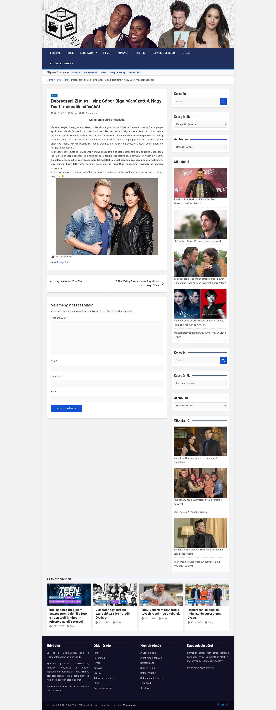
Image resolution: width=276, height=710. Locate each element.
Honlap (54, 391)
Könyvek (123, 53)
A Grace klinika (148, 652)
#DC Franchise (90, 72)
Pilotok (140, 53)
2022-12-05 (58, 626)
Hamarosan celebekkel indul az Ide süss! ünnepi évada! (205, 613)
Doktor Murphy (148, 673)
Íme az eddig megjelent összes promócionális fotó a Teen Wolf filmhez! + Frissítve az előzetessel (68, 615)
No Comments (89, 113)
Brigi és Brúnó (147, 668)
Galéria (69, 598)
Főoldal (55, 53)
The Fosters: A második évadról (190, 512)
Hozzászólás (59, 318)
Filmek (107, 53)
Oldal (186, 53)
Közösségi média (60, 63)
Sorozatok (87, 53)
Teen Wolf (145, 683)
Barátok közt (147, 662)
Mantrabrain (129, 705)
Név (54, 361)
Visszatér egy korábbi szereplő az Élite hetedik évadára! (113, 613)
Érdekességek (56, 598)
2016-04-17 (60, 113)
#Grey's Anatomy (117, 72)
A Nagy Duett (63, 262)
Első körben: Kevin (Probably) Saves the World (198, 241)
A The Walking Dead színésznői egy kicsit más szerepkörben (137, 283)
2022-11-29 (197, 622)
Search (223, 101)
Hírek (70, 53)
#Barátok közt (134, 72)
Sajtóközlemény (204, 602)
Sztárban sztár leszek (151, 678)
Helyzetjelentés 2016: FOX (68, 281)
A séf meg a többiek (151, 658)
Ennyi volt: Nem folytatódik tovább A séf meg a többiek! (161, 612)
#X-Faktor (75, 72)
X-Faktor (145, 688)
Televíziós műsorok (163, 53)
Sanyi (74, 113)
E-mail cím (57, 376)
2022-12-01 (104, 622)
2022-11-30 (150, 618)
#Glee (103, 72)
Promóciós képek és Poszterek (65, 602)
